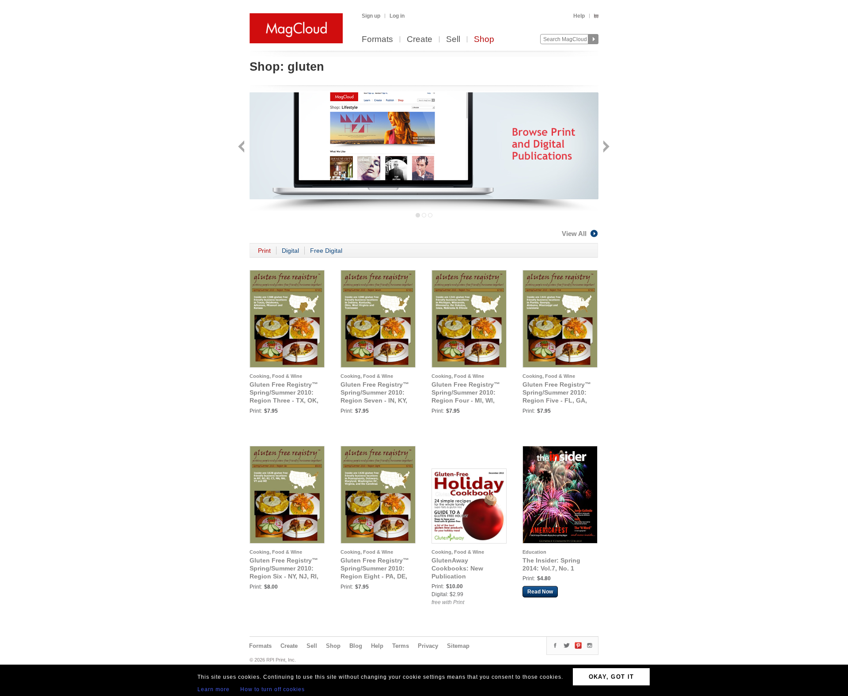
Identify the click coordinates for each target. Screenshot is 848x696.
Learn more (213, 689)
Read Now (540, 592)
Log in (397, 16)
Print (264, 250)
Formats (377, 39)
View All (574, 233)
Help (579, 16)
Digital (290, 250)
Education (534, 552)
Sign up (371, 16)
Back (242, 147)
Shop (484, 39)
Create (419, 39)
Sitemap (458, 646)
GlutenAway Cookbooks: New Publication (457, 568)
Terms (400, 646)
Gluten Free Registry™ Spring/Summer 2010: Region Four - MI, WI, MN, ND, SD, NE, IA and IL (466, 400)
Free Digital (326, 250)
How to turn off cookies (272, 689)
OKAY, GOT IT (611, 676)
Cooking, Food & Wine (276, 376)
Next (605, 147)
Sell (453, 39)
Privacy (428, 646)
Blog (355, 646)
